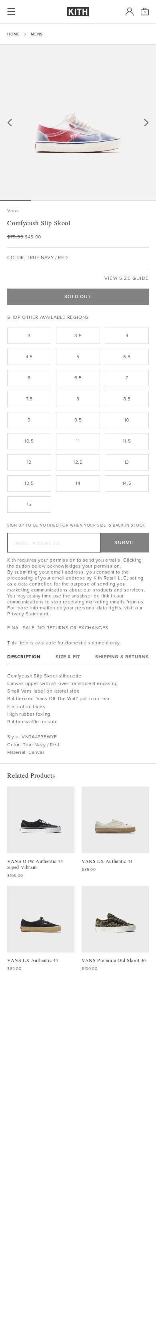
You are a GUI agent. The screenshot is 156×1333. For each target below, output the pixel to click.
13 (126, 462)
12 (29, 462)
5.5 (127, 356)
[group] (78, 122)
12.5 (77, 462)
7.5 (29, 398)
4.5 (29, 356)
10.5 (29, 441)
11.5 (127, 441)
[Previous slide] (9, 123)
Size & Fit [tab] (68, 657)
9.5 (78, 420)
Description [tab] (24, 657)
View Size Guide (126, 278)
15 (29, 504)
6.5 (78, 377)
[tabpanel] (78, 714)
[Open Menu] (11, 12)
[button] (46, 200)
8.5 (127, 398)
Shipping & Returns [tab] (122, 657)
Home (13, 34)
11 (78, 441)
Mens (36, 34)
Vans (13, 211)
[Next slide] (146, 123)
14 (78, 483)
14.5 (126, 483)
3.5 (78, 335)
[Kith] (78, 11)
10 (126, 420)
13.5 (29, 483)
